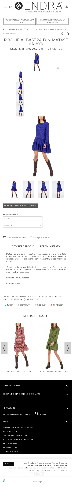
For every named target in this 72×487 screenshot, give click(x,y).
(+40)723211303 (11, 299)
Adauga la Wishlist (41, 238)
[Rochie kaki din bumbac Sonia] (53, 346)
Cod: (41, 48)
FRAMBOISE (30, 48)
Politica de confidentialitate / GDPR (18, 439)
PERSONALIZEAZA (50, 246)
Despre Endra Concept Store (15, 435)
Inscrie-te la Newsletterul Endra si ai (25, 414)
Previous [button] (4, 348)
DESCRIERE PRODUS (23, 246)
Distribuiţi (24, 305)
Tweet (9, 305)
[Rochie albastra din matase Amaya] (36, 62)
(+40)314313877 (32, 299)
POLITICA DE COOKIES (57, 470)
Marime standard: (11, 214)
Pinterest (58, 305)
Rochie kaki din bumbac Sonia (53, 372)
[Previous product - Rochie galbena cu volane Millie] (64, 33)
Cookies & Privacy (10, 451)
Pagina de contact (11, 447)
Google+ (41, 305)
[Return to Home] (4, 29)
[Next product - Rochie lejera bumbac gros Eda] (68, 33)
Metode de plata (10, 443)
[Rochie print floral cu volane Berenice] (19, 346)
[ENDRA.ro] (38, 7)
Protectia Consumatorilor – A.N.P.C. (18, 427)
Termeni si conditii (11, 431)
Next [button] (67, 348)
